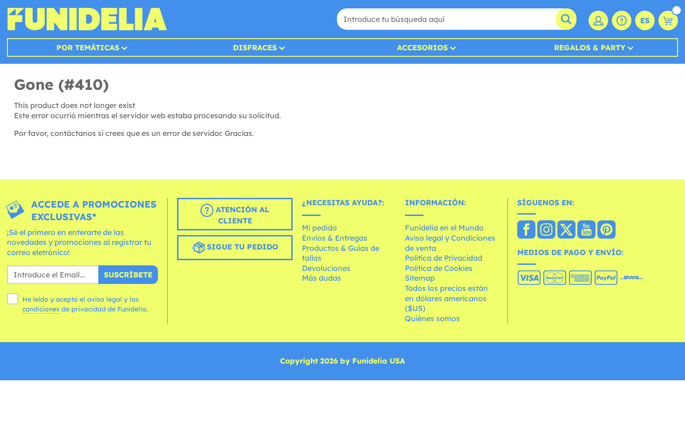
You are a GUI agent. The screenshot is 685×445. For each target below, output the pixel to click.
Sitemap (420, 278)
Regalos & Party (589, 47)
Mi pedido (319, 227)
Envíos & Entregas (334, 238)
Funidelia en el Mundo (444, 227)
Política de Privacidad (443, 258)
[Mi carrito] (668, 20)
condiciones (41, 309)
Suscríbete (128, 274)
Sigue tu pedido (241, 246)
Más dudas (321, 278)
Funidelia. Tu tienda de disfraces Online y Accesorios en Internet (87, 19)
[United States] (526, 230)
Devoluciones (326, 268)
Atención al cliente (241, 215)
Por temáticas (87, 47)
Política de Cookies (439, 268)
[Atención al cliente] (621, 20)
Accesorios (422, 47)
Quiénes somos (432, 318)
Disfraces (255, 47)
